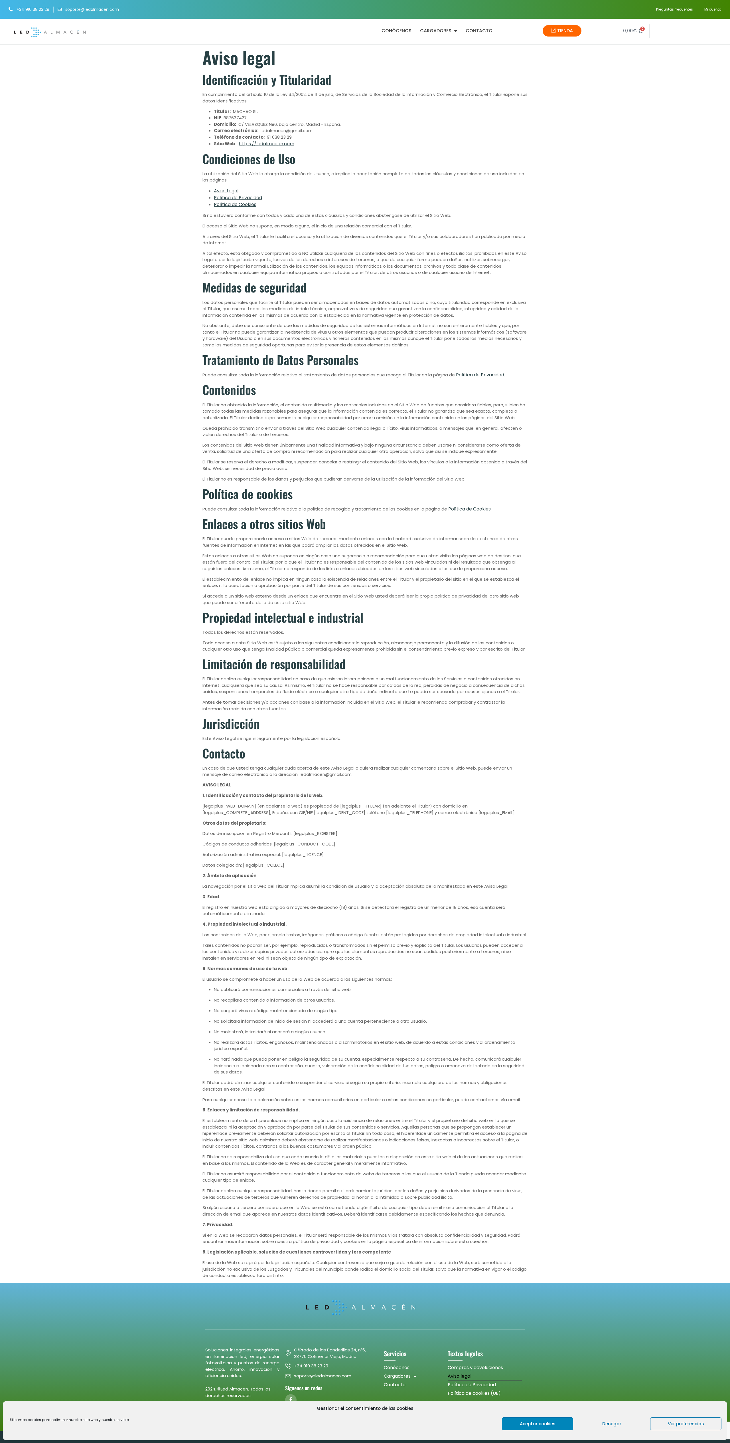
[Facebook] (291, 1400)
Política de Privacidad (238, 197)
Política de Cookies (235, 204)
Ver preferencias (686, 1424)
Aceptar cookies (537, 1424)
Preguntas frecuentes (674, 9)
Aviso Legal (226, 190)
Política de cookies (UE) (474, 1393)
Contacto (479, 31)
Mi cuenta (712, 9)
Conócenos (396, 31)
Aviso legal (459, 1376)
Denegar (611, 1424)
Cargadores (435, 31)
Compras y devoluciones (475, 1367)
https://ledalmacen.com (266, 143)
